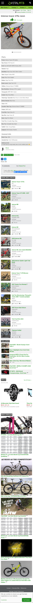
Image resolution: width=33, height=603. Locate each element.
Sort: (17, 166)
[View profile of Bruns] (3, 149)
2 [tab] (13, 52)
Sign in (29, 10)
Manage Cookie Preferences (16, 591)
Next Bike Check (8, 154)
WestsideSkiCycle (16, 274)
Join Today (23, 10)
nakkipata (14, 332)
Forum (30, 7)
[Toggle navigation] (2, 3)
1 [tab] (12, 52)
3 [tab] (14, 52)
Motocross (23, 588)
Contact (9, 588)
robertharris (14, 194)
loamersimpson (15, 286)
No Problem (27, 600)
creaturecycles (15, 320)
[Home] (16, 3)
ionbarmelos (14, 309)
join (12, 170)
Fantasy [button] (14, 7)
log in (15, 170)
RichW (13, 264)
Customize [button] (4, 600)
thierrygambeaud (16, 228)
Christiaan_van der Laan (17, 251)
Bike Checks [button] (4, 7)
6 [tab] (18, 52)
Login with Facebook (21, 171)
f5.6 (12, 183)
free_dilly (14, 240)
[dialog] (16, 597)
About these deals (4, 382)
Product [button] (22, 7)
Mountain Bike (15, 588)
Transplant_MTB (15, 217)
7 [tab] (19, 52)
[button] (2, 159)
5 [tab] (17, 52)
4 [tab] (15, 52)
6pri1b (13, 298)
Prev (2, 154)
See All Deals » (27, 380)
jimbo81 (13, 206)
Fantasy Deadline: (23, 12)
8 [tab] (20, 52)
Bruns (7, 148)
